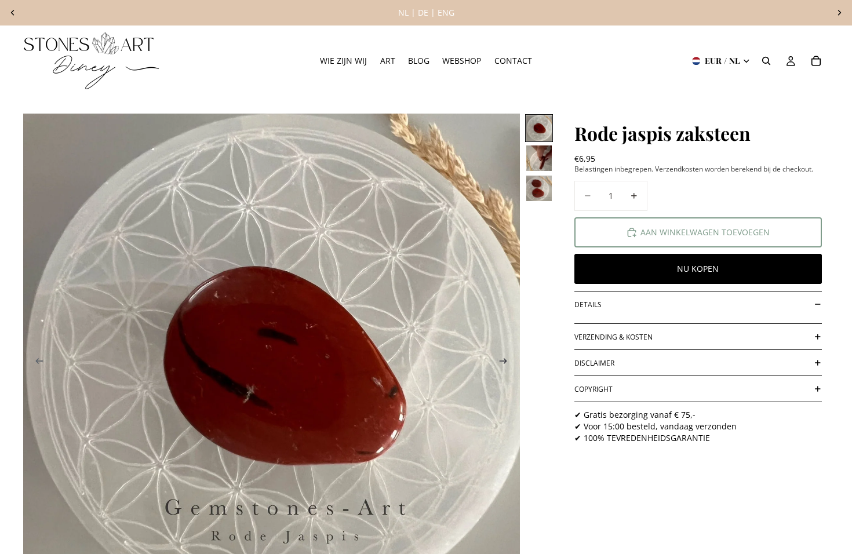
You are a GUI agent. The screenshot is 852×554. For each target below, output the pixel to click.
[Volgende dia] (839, 12)
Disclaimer (594, 363)
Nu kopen (698, 268)
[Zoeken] (766, 61)
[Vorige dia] (13, 12)
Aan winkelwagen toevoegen (705, 232)
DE (423, 12)
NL (403, 12)
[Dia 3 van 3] (539, 188)
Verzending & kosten (613, 337)
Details (588, 304)
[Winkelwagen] (816, 61)
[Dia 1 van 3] (539, 128)
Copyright (593, 389)
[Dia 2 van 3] (539, 158)
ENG (446, 12)
